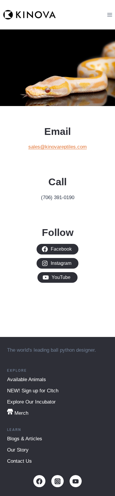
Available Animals (26, 379)
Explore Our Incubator (31, 402)
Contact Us (19, 461)
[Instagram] (57, 481)
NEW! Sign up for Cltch (32, 391)
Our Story (18, 450)
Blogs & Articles (24, 439)
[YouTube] (76, 481)
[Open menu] (109, 14)
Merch (21, 413)
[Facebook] (39, 481)
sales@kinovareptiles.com (57, 147)
